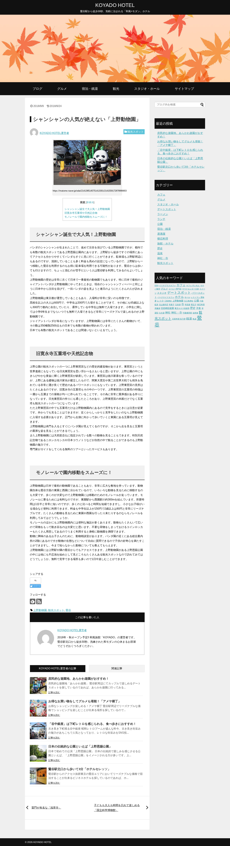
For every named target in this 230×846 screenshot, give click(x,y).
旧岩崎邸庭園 (167, 308)
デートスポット (166, 209)
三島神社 (168, 301)
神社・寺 (162, 258)
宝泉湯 (178, 305)
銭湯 (189, 318)
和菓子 (171, 305)
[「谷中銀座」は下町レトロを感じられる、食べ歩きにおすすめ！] (38, 730)
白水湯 (162, 313)
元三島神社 (188, 301)
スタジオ (162, 293)
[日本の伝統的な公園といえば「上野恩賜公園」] (38, 753)
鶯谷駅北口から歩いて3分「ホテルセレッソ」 (79, 769)
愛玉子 (193, 305)
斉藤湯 (157, 308)
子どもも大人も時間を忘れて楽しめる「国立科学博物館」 (117, 808)
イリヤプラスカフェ (167, 285)
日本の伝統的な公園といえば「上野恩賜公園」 (80, 746)
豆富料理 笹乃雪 (179, 319)
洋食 (198, 308)
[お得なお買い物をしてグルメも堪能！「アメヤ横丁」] (38, 708)
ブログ (37, 88)
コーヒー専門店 (175, 289)
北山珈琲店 (163, 305)
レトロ (160, 300)
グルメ (62, 88)
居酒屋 (161, 233)
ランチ (161, 219)
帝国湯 (187, 305)
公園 (160, 224)
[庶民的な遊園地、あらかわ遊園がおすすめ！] (38, 685)
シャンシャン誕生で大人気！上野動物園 (87, 209)
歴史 (160, 248)
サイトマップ (184, 88)
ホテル (179, 297)
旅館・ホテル (165, 243)
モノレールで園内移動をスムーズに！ (85, 216)
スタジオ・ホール (147, 88)
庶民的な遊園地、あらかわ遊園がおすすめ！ (78, 678)
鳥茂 (194, 319)
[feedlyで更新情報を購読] (32, 601)
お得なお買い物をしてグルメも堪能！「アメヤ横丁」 (84, 701)
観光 (116, 88)
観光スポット (135, 131)
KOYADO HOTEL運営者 (54, 133)
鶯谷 (68, 610)
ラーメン (162, 214)
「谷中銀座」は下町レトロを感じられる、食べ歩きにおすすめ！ (92, 724)
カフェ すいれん (193, 285)
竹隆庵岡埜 (187, 313)
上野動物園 (40, 610)
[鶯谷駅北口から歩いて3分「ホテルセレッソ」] (38, 776)
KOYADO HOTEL (115, 5)
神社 (168, 312)
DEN (156, 285)
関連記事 (116, 668)
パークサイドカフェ (165, 297)
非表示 (90, 202)
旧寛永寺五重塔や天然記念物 (80, 212)
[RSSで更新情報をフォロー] (39, 601)
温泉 (160, 253)
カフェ (161, 194)
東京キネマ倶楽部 (182, 308)
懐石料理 (162, 238)
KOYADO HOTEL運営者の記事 (57, 668)
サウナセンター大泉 (190, 289)
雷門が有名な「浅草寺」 (46, 807)
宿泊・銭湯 (90, 88)
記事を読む (54, 692)
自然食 (195, 313)
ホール (187, 297)
